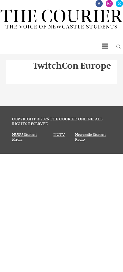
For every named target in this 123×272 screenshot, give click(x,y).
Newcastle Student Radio (90, 137)
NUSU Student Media (24, 137)
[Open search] (119, 47)
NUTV (59, 134)
